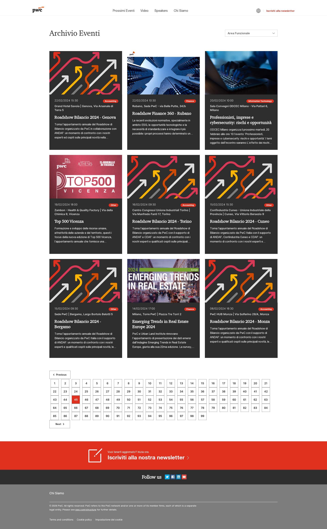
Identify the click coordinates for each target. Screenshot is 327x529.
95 (160, 416)
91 (118, 416)
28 (118, 391)
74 (160, 407)
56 (192, 399)
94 (150, 416)
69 (107, 407)
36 (202, 391)
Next (58, 424)
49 (118, 399)
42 (266, 391)
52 (149, 399)
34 (181, 391)
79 (213, 407)
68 (97, 407)
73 (149, 407)
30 (139, 391)
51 (139, 399)
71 (128, 407)
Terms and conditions (61, 519)
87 (75, 416)
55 (181, 399)
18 (234, 383)
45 (76, 399)
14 (192, 383)
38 (223, 391)
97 (181, 416)
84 (266, 407)
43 (55, 399)
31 (149, 391)
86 (65, 416)
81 (234, 407)
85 (54, 416)
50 (128, 399)
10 (149, 383)
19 (244, 383)
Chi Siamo (181, 10)
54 (171, 399)
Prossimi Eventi (124, 10)
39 (234, 391)
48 (107, 399)
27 (107, 391)
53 (160, 399)
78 (202, 407)
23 (65, 391)
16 (213, 383)
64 (55, 407)
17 (223, 383)
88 (86, 416)
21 (265, 383)
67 (86, 407)
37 (213, 391)
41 (255, 391)
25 (86, 391)
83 (255, 407)
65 (65, 407)
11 (160, 383)
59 (223, 399)
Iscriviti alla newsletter (280, 10)
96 (171, 416)
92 (128, 416)
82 (244, 407)
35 (192, 391)
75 (171, 407)
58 (213, 399)
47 (97, 399)
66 (75, 407)
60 (234, 399)
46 (86, 399)
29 (128, 391)
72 (139, 407)
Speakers (161, 10)
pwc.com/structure (85, 509)
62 (255, 399)
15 (202, 383)
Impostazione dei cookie (108, 519)
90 (107, 416)
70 (118, 407)
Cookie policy (84, 519)
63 (266, 399)
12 (170, 383)
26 (97, 391)
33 (171, 391)
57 (202, 399)
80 (223, 407)
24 (76, 391)
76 (181, 407)
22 (54, 391)
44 (65, 399)
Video (145, 10)
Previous (61, 374)
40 (245, 391)
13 (181, 383)
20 (255, 383)
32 (160, 391)
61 (244, 399)
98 (192, 416)
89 (97, 416)
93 (139, 416)
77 (191, 407)
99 (202, 416)
